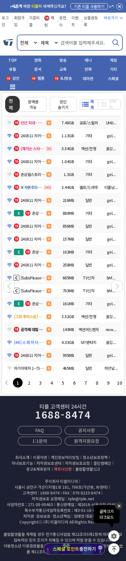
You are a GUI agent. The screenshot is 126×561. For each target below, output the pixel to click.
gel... (111, 135)
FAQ (39, 430)
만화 (88, 69)
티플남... (111, 187)
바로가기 (111, 17)
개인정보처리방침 (65, 457)
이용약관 (40, 457)
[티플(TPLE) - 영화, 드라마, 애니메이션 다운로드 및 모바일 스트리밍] (8, 42)
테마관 (88, 78)
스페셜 (113, 78)
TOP (12, 60)
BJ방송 (66, 78)
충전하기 (74, 548)
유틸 (12, 69)
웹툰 (41, 78)
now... (111, 329)
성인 (15, 78)
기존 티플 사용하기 (89, 6)
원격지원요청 (86, 441)
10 (119, 382)
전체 (11, 104)
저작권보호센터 (49, 463)
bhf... (111, 277)
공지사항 (86, 430)
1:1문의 (39, 441)
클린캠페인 (102, 463)
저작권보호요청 (77, 463)
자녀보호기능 (22, 463)
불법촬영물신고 (87, 469)
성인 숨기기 (63, 104)
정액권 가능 (33, 104)
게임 (113, 60)
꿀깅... (111, 148)
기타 (113, 69)
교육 (63, 69)
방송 (63, 60)
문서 (37, 69)
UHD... (111, 122)
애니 (88, 60)
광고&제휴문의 (38, 469)
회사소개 (22, 457)
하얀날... (111, 368)
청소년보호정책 (95, 457)
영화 (37, 60)
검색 (115, 42)
